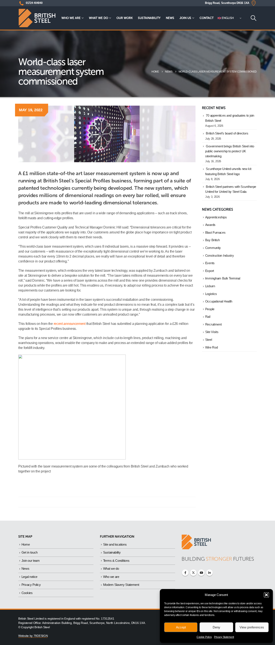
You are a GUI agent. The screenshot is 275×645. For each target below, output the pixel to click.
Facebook (185, 572)
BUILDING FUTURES (218, 559)
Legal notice (29, 577)
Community (213, 248)
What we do (98, 18)
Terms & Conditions (116, 560)
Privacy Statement (224, 637)
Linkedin (209, 572)
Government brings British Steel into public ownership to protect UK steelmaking (229, 151)
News (170, 18)
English (227, 18)
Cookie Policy (204, 637)
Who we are (71, 18)
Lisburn (210, 286)
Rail (207, 316)
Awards (210, 225)
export (209, 271)
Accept (181, 627)
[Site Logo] (37, 18)
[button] (266, 595)
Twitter (193, 572)
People (209, 309)
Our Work (124, 18)
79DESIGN (41, 635)
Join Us (185, 18)
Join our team (30, 560)
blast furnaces (215, 232)
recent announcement (70, 324)
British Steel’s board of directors (227, 133)
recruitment (213, 324)
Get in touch (29, 552)
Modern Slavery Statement (121, 584)
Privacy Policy (31, 584)
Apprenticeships (216, 217)
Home (25, 544)
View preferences (252, 627)
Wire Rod (211, 347)
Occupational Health (218, 301)
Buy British (212, 240)
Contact (207, 18)
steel (208, 339)
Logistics (211, 294)
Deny (216, 627)
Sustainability (149, 18)
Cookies (27, 593)
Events (210, 263)
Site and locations (115, 544)
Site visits (211, 332)
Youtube (201, 572)
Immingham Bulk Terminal (222, 278)
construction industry (219, 255)
